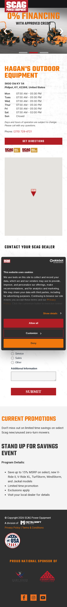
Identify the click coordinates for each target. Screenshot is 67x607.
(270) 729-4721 (22, 131)
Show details (50, 313)
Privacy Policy (12, 527)
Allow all (33, 323)
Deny (33, 343)
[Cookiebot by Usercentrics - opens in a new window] (49, 261)
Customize (32, 333)
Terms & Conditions (33, 527)
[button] (5, 31)
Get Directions (33, 141)
